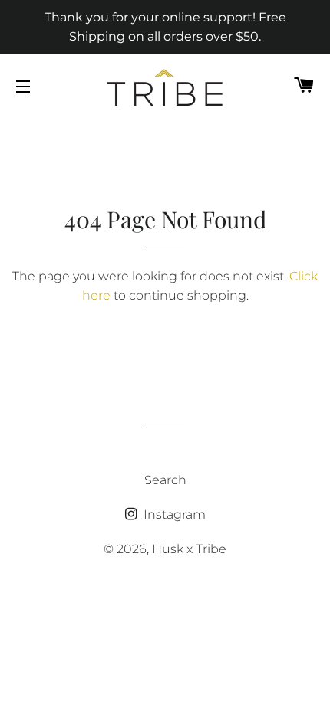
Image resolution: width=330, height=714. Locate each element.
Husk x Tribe (189, 549)
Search (165, 480)
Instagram (173, 514)
